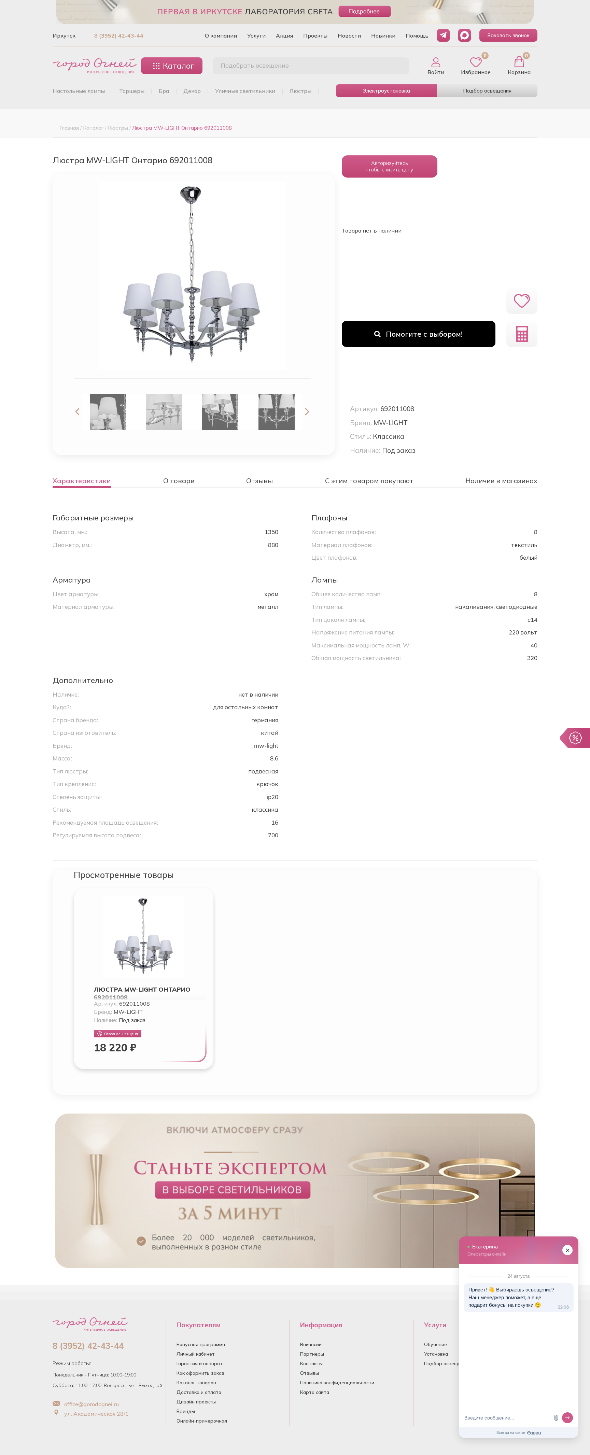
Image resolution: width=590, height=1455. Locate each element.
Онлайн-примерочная (202, 1421)
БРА (164, 90)
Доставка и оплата (199, 1392)
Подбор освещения (487, 90)
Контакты (311, 1363)
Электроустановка (386, 90)
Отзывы (309, 1373)
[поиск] (397, 66)
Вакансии (311, 1344)
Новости (349, 35)
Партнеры (312, 1354)
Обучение (435, 1344)
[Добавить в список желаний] (521, 301)
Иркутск (64, 35)
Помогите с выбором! (424, 334)
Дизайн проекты (196, 1402)
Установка (436, 1354)
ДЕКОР (192, 90)
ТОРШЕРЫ (131, 90)
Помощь (417, 35)
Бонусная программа (201, 1344)
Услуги (256, 35)
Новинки (383, 35)
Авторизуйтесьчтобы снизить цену (389, 166)
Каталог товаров (196, 1383)
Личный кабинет (196, 1354)
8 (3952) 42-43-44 (118, 35)
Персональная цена (121, 1034)
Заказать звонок (508, 35)
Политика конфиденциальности (337, 1383)
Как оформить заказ (200, 1373)
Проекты (315, 35)
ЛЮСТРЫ (300, 90)
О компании (221, 35)
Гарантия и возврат (200, 1363)
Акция (284, 35)
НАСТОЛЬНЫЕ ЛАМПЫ (79, 90)
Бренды (186, 1411)
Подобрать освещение (255, 65)
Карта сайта (314, 1392)
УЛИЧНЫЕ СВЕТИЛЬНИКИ (245, 90)
